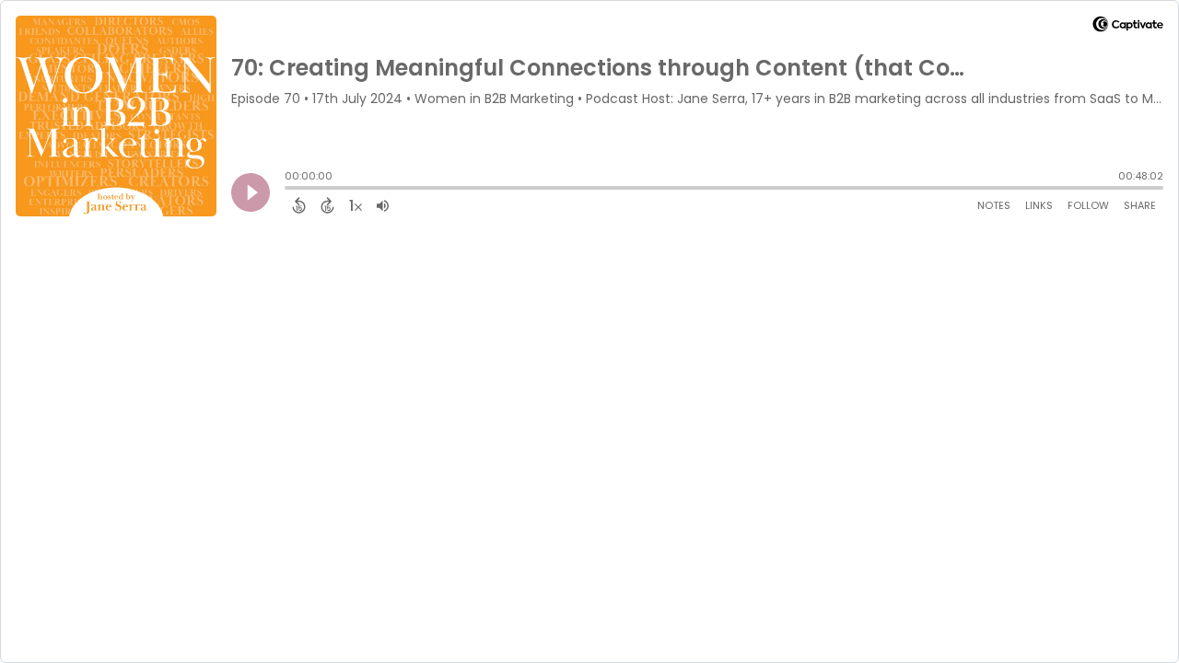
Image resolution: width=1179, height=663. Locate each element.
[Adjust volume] (382, 205)
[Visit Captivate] (1127, 27)
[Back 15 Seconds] (299, 205)
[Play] (250, 192)
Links (1039, 205)
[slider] (289, 189)
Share (1140, 205)
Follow (1088, 205)
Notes (993, 205)
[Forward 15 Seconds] (327, 205)
